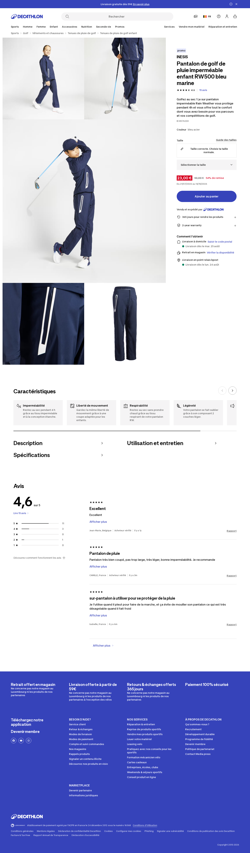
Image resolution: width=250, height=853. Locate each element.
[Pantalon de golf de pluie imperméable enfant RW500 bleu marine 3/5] (84, 201)
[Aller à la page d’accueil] (27, 16)
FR (209, 16)
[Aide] (219, 16)
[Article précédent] (222, 390)
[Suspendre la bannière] (231, 4)
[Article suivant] (232, 390)
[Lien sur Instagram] (28, 740)
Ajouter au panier (207, 196)
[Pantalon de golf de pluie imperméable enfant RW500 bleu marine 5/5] (125, 324)
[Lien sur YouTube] (21, 740)
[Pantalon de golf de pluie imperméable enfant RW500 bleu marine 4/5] (43, 324)
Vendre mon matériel (191, 26)
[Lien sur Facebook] (13, 740)
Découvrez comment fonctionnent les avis (37, 557)
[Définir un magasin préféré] (195, 16)
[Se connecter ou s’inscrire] (227, 16)
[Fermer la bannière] (236, 4)
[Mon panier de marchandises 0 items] (235, 16)
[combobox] (207, 165)
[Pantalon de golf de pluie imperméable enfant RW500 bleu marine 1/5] (125, 78)
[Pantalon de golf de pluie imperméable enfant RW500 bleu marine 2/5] (43, 78)
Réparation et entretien (223, 26)
